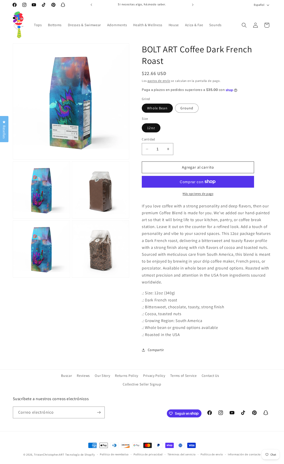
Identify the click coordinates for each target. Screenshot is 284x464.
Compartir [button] (156, 350)
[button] (244, 25)
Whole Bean (157, 108)
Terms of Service (183, 375)
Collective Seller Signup (142, 384)
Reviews (83, 375)
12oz (151, 128)
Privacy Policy (154, 375)
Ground (186, 108)
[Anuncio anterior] (91, 5)
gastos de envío (159, 81)
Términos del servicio (182, 454)
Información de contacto (244, 454)
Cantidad (148, 139)
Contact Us (210, 375)
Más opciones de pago (198, 194)
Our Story (102, 375)
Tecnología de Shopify (80, 454)
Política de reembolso (114, 454)
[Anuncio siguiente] (192, 5)
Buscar (66, 375)
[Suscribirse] (99, 412)
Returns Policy (126, 375)
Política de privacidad (148, 454)
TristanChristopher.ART (49, 454)
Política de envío (212, 454)
